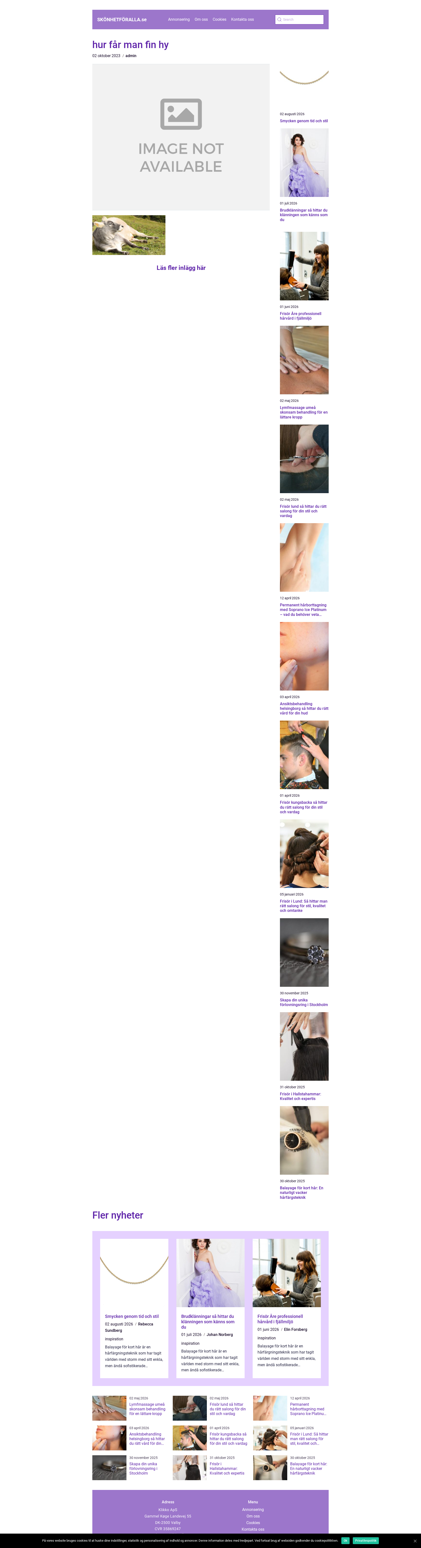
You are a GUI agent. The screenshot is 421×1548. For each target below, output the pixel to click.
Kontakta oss (242, 19)
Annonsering (179, 19)
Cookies (219, 19)
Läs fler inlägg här (181, 267)
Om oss (201, 19)
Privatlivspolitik (365, 1540)
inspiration (114, 1339)
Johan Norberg (220, 1334)
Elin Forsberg (295, 1329)
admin (130, 55)
